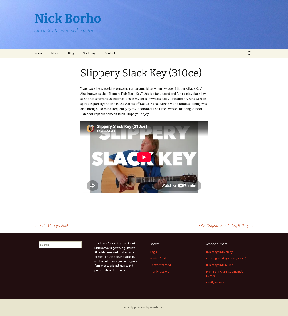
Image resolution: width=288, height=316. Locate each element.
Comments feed (160, 265)
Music (55, 53)
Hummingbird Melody (219, 252)
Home (38, 53)
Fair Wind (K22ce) (51, 225)
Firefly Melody (215, 282)
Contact (110, 53)
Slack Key (89, 53)
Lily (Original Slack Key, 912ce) (226, 225)
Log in (154, 252)
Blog (71, 53)
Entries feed (158, 258)
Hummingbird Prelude (219, 265)
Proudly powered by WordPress (144, 307)
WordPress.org (160, 271)
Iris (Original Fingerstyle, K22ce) (226, 258)
